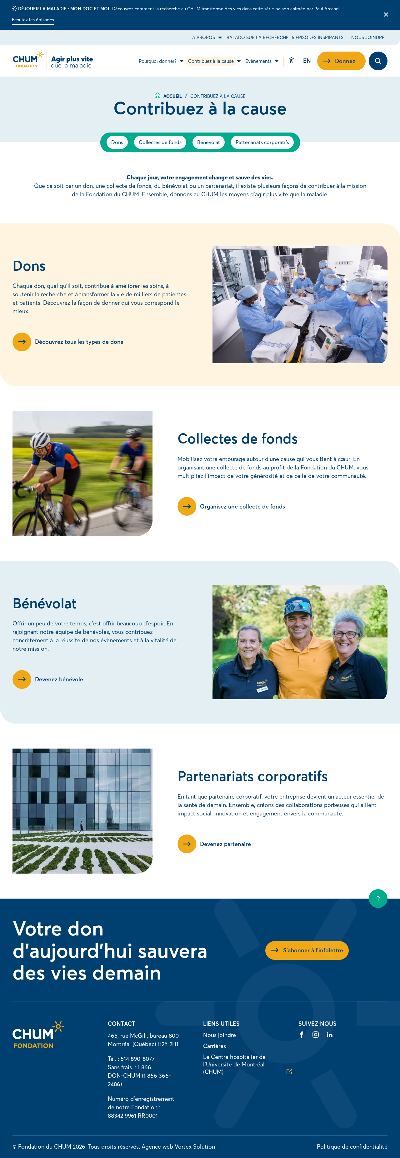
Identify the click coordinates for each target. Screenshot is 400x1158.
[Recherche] (378, 61)
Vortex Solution (195, 1146)
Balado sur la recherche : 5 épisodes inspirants (285, 37)
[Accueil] (38, 1046)
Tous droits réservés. (114, 1146)
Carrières (214, 1046)
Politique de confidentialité (352, 1146)
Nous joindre (367, 37)
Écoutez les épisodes (33, 20)
